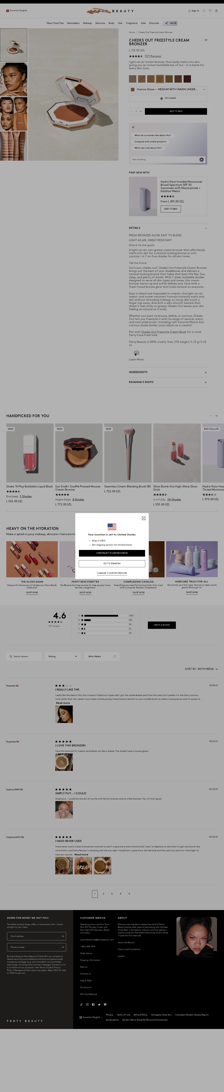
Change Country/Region (112, 573)
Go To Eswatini (112, 564)
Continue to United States (112, 553)
